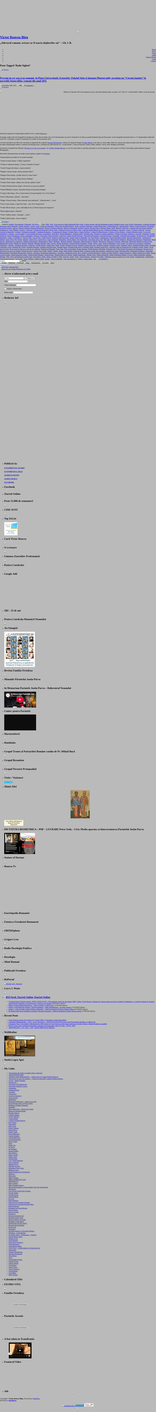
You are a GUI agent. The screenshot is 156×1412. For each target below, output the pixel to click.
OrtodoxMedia (13, 1197)
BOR (113, 228)
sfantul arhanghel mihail (19, 255)
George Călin (27, 238)
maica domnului (52, 240)
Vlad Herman (13, 1271)
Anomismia (12, 1088)
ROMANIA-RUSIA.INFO (17, 1223)
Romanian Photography (18, 253)
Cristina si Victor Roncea (116, 232)
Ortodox (11, 245)
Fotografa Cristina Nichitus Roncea (71, 236)
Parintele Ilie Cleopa (19, 247)
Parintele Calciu (114, 245)
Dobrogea (97, 234)
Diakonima (12, 1124)
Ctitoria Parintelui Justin (134, 232)
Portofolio (102, 249)
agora (37, 226)
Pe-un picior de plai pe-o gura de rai (22, 249)
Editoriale (28, 224)
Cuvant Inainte (20, 234)
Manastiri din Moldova (118, 240)
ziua (94, 259)
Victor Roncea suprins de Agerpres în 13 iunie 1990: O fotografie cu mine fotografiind (37, 1020)
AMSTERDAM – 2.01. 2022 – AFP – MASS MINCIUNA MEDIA (31, 1028)
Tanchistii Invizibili (14, 1246)
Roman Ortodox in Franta (17, 1220)
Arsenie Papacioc (141, 226)
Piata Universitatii (70, 249)
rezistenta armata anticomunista (94, 251)
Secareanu (11, 1229)
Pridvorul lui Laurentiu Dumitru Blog (21, 1204)
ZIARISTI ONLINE (11, 475)
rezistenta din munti (112, 251)
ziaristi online (88, 259)
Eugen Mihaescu (14, 1134)
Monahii (30, 243)
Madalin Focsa (13, 1164)
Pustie (45, 251)
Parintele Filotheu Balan (141, 245)
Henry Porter (12, 1141)
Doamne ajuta (88, 234)
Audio (154, 55)
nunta (100, 243)
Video (154, 53)
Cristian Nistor (73, 232)
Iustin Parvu (33, 240)
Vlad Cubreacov (14, 1269)
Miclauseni (76, 241)
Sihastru (2, 257)
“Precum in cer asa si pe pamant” (35, 148)
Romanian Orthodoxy (137, 251)
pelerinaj (37, 249)
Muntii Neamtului (62, 243)
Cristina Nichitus (84, 232)
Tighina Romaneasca (15, 1252)
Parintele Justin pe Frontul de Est (120, 247)
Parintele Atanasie (103, 245)
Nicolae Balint (13, 1193)
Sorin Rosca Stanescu (15, 1242)
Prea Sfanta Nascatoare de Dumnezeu (130, 249)
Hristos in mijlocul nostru (60, 238)
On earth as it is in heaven (134, 243)
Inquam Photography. (134, 238)
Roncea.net (12, 1227)
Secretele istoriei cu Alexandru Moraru (21, 1231)
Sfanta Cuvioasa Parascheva (91, 253)
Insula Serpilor (13, 1151)
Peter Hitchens (13, 1201)
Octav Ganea (120, 243)
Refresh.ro (11, 1214)
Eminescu (131, 234)
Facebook (46, 154)
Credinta (17, 232)
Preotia (35, 251)
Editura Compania (121, 234)
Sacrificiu (61, 253)
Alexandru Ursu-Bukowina (17, 1084)
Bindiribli (11, 1107)
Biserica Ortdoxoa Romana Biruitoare (31, 228)
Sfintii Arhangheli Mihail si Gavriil (121, 255)
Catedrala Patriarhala (111, 230)
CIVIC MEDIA (13, 1117)
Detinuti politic (78, 234)
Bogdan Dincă (95, 228)
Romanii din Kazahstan (16, 1225)
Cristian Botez (13, 1119)
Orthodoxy (3, 245)
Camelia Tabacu (13, 1115)
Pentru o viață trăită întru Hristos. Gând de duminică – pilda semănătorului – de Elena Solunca (39, 1007)
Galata (9, 238)
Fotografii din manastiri (128, 236)
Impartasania (104, 238)
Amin (76, 226)
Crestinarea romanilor (28, 232)
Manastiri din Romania (134, 240)
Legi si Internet (13, 1162)
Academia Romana (149, 224)
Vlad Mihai (12, 1273)
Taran (77, 257)
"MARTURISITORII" (16, 1075)
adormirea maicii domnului (9, 226)
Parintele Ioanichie (33, 247)
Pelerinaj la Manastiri (48, 249)
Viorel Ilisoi (12, 1265)
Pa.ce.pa (11, 1199)
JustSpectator (12, 1159)
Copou (128, 230)
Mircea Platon (13, 1183)
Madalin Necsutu (14, 1166)
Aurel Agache (13, 1098)
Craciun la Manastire (7, 232)
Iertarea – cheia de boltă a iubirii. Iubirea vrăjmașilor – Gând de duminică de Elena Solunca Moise (41, 1009)
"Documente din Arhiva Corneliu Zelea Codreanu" (25, 1073)
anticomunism (124, 226)
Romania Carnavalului (16, 1221)
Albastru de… (13, 1082)
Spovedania (37, 257)
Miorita (95, 241)
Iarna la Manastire (81, 238)
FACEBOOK (9, 482)
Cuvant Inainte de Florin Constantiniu (38, 234)
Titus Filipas (12, 1256)
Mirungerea (102, 241)
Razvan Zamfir (13, 1212)
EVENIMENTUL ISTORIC (14, 468)
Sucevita (66, 257)
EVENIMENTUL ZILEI (13, 472)
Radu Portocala (13, 1206)
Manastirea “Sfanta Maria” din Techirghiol (73, 240)
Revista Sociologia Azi (16, 1216)
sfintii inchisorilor (139, 255)
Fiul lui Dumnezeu (13, 236)
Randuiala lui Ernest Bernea (17, 1208)
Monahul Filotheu (40, 243)
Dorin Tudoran (13, 1128)
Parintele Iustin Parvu (75, 247)
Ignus (10, 1143)
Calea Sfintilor (13, 230)
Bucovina (125, 228)
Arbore (131, 226)
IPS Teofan (18, 240)
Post (115, 249)
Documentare (19, 224)
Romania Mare (125, 251)
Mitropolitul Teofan (6, 243)
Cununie (11, 234)
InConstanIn (12, 1149)
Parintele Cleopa (126, 245)
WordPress (36, 1399)
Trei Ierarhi (18, 259)
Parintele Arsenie (71, 245)
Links (154, 59)
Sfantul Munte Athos (15, 1237)
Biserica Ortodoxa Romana (54, 228)
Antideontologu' (13, 1090)
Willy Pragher (13, 1275)
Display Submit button (14, 289)
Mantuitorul (147, 240)
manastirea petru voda (95, 240)
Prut (40, 251)
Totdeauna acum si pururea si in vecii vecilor (119, 257)
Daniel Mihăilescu (66, 234)
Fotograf (36, 236)
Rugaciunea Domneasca (49, 253)
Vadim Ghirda (39, 259)
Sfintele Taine (91, 255)
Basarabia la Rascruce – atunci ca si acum (22, 1102)
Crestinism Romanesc (44, 232)
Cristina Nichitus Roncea (57, 148)
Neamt (90, 243)
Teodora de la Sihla (97, 257)
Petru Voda (59, 249)
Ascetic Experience (14, 1096)
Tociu (10, 1258)
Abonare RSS (13, 267)
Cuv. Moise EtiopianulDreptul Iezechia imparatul (14, 822)
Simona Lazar (13, 1239)
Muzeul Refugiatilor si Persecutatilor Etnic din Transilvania (28, 1187)
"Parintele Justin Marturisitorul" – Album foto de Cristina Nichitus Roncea (33, 1077)
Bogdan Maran (106, 228)
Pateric (146, 247)
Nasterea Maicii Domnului (78, 243)
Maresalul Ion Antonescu (14, 241)
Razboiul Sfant (78, 251)
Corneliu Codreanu (137, 230)
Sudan (72, 257)
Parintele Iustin (62, 247)
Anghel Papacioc (112, 226)
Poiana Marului (82, 249)
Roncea (29, 253)
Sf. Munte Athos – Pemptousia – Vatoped (22, 1235)
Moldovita (17, 243)
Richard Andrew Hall (15, 1218)
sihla (7, 257)
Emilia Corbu (13, 1132)
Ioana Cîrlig (10, 240)
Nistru (95, 243)
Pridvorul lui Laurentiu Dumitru (19, 1202)
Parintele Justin (88, 247)
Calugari (22, 230)
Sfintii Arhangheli (102, 255)
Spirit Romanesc (14, 1244)
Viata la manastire (57, 259)
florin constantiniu (27, 236)
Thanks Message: (10, 285)
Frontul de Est (141, 236)
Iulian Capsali (13, 1155)
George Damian (13, 1136)
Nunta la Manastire (109, 243)
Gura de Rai (36, 238)
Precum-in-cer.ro (27, 251)
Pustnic (49, 251)
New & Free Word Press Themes (19, 1191)
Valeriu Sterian (13, 1263)
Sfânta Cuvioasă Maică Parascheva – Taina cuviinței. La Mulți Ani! (31, 1005)
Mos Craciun (51, 243)
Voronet (80, 259)
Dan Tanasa (12, 1122)
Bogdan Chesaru (83, 228)
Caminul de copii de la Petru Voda (69, 230)
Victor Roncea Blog (14, 37)
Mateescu (11, 1174)
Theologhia (12, 1250)
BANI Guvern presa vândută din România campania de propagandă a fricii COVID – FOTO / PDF (41, 1026)
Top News (35, 224)
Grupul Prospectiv (14, 1140)
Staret (43, 257)
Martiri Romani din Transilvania (19, 1172)
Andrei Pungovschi (99, 226)
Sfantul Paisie (49, 255)
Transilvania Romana (7, 259)
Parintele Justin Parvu (101, 247)
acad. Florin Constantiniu (133, 224)
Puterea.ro (43, 133)
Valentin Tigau (13, 1261)
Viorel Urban (12, 1267)
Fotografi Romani (106, 236)
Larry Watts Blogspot (15, 1161)
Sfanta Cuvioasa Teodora (110, 253)
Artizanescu (12, 1094)
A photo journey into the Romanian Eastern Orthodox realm (104, 224)
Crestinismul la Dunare (59, 232)
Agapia (32, 226)
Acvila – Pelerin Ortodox (16, 1081)
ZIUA (154, 51)
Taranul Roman (84, 257)
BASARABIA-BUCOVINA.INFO (20, 1103)
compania (122, 230)
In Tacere (11, 1147)
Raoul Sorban (13, 1210)
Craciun (147, 230)
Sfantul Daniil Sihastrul (36, 255)
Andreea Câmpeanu (86, 226)
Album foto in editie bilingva (64, 226)
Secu (79, 253)
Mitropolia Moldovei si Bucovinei (140, 241)
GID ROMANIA (14, 1138)
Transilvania (149, 257)
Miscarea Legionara (113, 241)
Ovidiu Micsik (87, 143)
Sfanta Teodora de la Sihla (141, 253)
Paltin (57, 245)
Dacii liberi (55, 234)
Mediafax (56, 241)
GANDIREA (17, 238)
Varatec (47, 259)
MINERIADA (13, 1181)
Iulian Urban (12, 1157)
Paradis (62, 245)
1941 (51, 224)
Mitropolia (124, 241)
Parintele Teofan (137, 247)
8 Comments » (29, 85)
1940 (47, 224)
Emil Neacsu (12, 1130)
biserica (15, 228)
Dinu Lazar (12, 1126)
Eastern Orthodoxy (107, 234)
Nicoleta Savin (13, 1195)
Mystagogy (12, 1189)
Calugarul (29, 230)
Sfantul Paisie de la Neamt (63, 255)
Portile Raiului (93, 249)
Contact (153, 61)
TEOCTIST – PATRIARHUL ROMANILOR (24, 1248)
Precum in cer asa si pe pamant (10, 251)
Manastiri (107, 240)
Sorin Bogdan (13, 1240)
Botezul (118, 228)
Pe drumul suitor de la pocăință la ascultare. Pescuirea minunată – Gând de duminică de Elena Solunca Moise (45, 1011)
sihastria (148, 255)
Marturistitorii (43, 241)
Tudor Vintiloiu (28, 259)
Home (154, 49)
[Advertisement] (78, 16)
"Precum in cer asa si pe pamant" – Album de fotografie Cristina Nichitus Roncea (35, 1079)
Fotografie (115, 236)
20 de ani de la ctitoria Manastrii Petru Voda (68, 224)
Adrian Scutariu (24, 226)
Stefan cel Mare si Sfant (54, 257)
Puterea (55, 251)
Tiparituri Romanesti (15, 1254)
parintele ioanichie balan (48, 247)
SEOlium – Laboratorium (17, 1233)
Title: (6, 281)
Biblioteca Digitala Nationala (18, 1105)
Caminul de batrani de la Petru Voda (45, 230)
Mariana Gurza (13, 1170)
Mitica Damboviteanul (15, 1185)
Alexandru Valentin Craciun (17, 1086)
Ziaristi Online (42, 997)
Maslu (50, 241)
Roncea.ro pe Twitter (23, 269)
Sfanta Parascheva (125, 253)
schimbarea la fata (71, 253)
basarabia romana (6, 228)
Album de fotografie (47, 226)
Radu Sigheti (68, 251)
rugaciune (36, 253)
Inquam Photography (55, 143)
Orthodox (147, 243)
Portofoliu (109, 249)
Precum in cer (148, 249)
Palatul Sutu (50, 245)
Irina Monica (12, 1153)
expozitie (138, 234)
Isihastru (25, 240)
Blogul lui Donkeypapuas (17, 1111)
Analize (11, 224)
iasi (89, 238)
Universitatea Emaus (15, 1260)
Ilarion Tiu (11, 1145)
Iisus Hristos (95, 238)
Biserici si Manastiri (70, 228)
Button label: (8, 292)
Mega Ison (12, 1176)
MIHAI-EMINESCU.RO (17, 1180)
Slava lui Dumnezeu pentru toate (21, 257)
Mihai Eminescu (86, 241)
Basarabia (150, 226)
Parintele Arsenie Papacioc (87, 245)
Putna (61, 251)
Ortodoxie (31, 245)
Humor (72, 238)
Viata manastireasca (70, 259)
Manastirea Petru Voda (16, 1168)
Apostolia (11, 1092)
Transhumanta (139, 257)
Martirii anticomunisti (30, 241)
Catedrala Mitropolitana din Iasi (92, 230)
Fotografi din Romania (91, 236)
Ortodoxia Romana (21, 245)
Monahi (24, 243)
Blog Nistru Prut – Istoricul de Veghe (20, 1109)
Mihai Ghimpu (13, 1178)
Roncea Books (151, 57)
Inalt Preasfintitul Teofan (118, 238)
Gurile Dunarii (46, 238)
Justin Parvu (42, 240)
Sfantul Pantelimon (79, 255)
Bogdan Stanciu (13, 1113)
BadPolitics (12, 1100)
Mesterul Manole (66, 241)
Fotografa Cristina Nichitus (49, 236)
